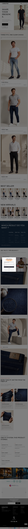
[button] (4, 265)
